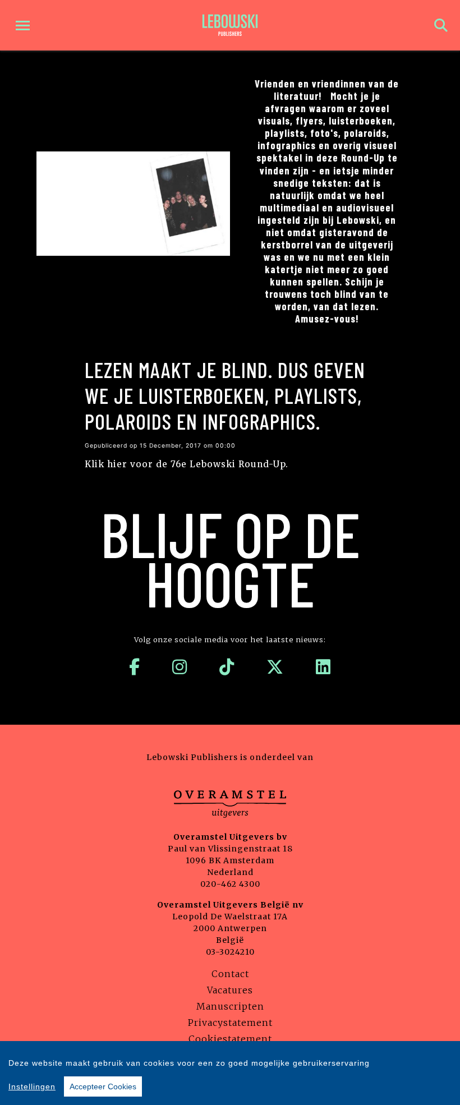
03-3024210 (230, 952)
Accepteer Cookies (103, 1086)
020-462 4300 (230, 884)
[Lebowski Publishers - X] (275, 667)
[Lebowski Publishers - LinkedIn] (323, 667)
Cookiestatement (230, 1038)
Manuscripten (230, 1006)
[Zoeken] (441, 25)
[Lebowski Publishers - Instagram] (180, 667)
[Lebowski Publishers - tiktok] (227, 667)
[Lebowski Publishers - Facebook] (135, 667)
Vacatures (230, 990)
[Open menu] (22, 25)
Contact (230, 973)
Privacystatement (230, 1022)
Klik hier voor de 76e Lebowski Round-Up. (186, 464)
